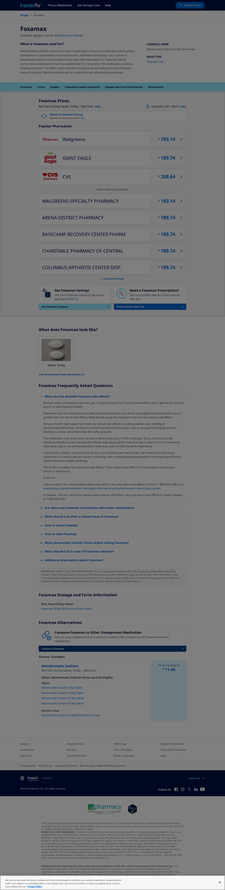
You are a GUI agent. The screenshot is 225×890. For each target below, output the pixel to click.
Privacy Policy (35, 886)
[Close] (219, 882)
